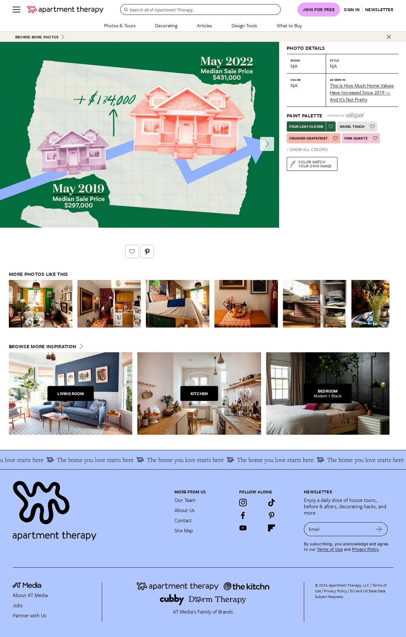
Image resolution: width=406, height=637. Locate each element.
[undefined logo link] (65, 9)
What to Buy (289, 25)
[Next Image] (267, 144)
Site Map (183, 530)
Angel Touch (352, 126)
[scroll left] (14, 303)
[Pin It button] (147, 251)
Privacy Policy (365, 549)
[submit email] (379, 529)
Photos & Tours (119, 25)
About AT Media (30, 595)
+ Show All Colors (307, 149)
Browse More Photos (36, 37)
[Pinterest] (271, 515)
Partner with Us (29, 615)
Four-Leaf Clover (306, 126)
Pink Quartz (356, 138)
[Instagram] (243, 502)
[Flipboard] (271, 528)
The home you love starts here (85, 460)
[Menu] (16, 9)
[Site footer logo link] (90, 508)
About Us (184, 510)
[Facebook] (243, 515)
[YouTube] (243, 528)
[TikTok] (271, 502)
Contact (183, 520)
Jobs (18, 605)
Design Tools (244, 25)
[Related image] (40, 304)
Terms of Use (330, 549)
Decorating (166, 25)
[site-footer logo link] (27, 586)
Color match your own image (315, 164)
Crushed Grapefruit (308, 138)
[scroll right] (384, 303)
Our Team (184, 500)
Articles (204, 25)
